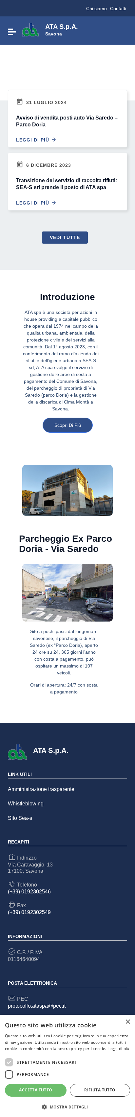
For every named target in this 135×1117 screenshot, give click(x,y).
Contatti (118, 8)
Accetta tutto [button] (35, 1090)
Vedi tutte (65, 237)
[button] (67, 1106)
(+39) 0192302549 (29, 912)
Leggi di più (33, 140)
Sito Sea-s (20, 818)
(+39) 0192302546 (29, 891)
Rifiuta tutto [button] (99, 1090)
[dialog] (67, 1066)
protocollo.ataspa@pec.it (37, 1006)
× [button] (127, 1021)
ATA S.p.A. (61, 29)
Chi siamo (96, 8)
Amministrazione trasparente (41, 789)
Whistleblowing (26, 803)
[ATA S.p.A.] (30, 29)
